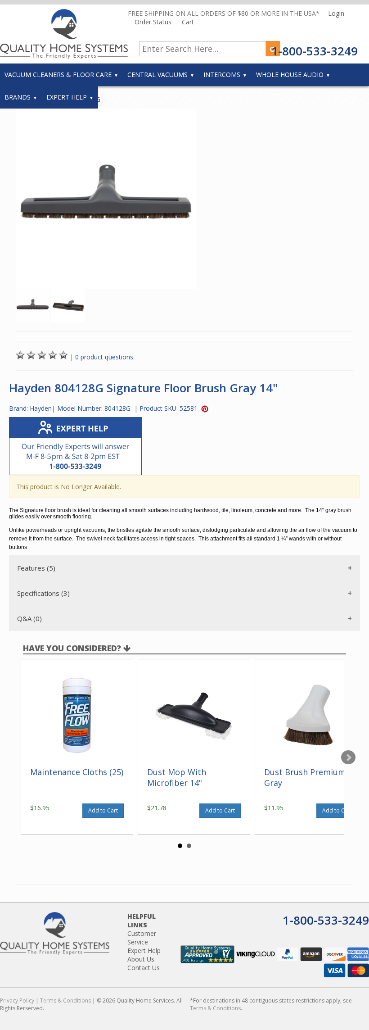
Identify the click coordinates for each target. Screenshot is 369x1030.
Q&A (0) (29, 618)
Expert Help (66, 97)
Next (348, 757)
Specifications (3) (43, 593)
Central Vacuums (157, 74)
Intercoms (221, 74)
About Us (140, 959)
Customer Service (141, 937)
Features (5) (36, 567)
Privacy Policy (17, 1000)
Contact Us (143, 967)
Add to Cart (103, 810)
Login (336, 13)
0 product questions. (105, 357)
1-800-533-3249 (314, 51)
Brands (17, 97)
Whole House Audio (290, 74)
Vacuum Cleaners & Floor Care (58, 74)
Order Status (154, 22)
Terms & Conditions (65, 1000)
